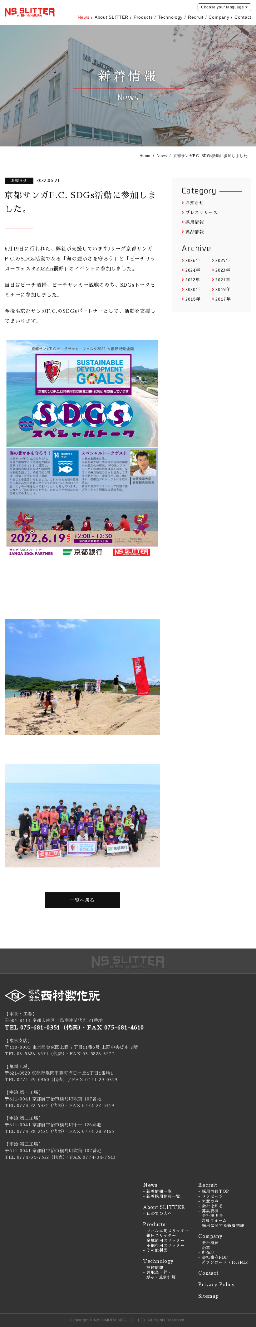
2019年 (223, 289)
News (84, 17)
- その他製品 (155, 1250)
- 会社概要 (208, 1243)
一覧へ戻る (82, 900)
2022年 (192, 280)
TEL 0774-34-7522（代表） (35, 1157)
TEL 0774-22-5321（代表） (35, 1105)
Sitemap (208, 1296)
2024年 (192, 270)
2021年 (222, 280)
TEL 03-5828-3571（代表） (35, 1054)
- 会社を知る (210, 1206)
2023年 (222, 270)
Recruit (196, 17)
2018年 (192, 299)
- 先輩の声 (208, 1201)
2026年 (192, 260)
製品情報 (194, 232)
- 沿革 (204, 1248)
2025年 (222, 260)
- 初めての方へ (157, 1213)
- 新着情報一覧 (157, 1191)
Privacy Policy (216, 1284)
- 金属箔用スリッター (164, 1241)
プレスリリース (201, 212)
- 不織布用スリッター (164, 1246)
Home (145, 156)
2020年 (192, 289)
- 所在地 (206, 1252)
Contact (242, 17)
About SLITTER (111, 17)
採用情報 (194, 222)
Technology (170, 17)
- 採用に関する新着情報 (221, 1226)
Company (219, 17)
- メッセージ (210, 1196)
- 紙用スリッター (159, 1236)
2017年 (223, 299)
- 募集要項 (208, 1211)
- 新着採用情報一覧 (161, 1196)
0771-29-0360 (33, 1079)
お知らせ (194, 203)
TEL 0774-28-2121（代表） (35, 1131)
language (222, 7)
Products (143, 17)
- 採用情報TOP (213, 1191)
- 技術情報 (153, 1268)
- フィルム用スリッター (166, 1231)
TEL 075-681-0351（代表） (43, 1027)
